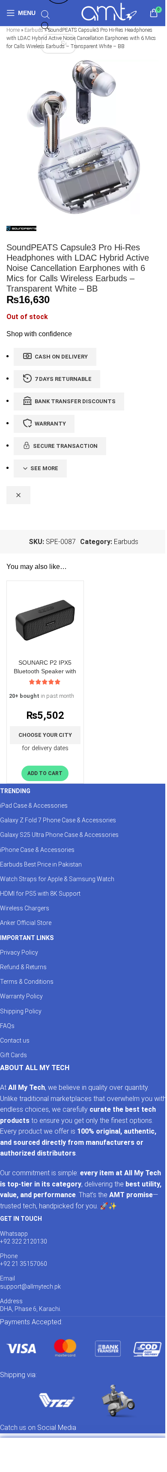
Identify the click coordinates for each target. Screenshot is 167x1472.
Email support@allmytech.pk (30, 1282)
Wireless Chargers (24, 908)
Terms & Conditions (27, 981)
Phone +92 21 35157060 (23, 1260)
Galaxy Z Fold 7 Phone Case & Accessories (58, 820)
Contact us (15, 1040)
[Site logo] (109, 12)
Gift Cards (13, 1055)
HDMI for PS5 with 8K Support (40, 893)
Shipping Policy (21, 1011)
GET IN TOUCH (21, 1218)
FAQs (7, 1025)
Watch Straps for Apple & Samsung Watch (57, 879)
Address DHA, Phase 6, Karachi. (30, 1305)
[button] (45, 773)
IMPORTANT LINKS (27, 937)
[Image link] (83, 1348)
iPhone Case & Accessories (37, 849)
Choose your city (45, 735)
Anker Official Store (25, 922)
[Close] (18, 495)
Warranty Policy (21, 996)
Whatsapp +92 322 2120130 (23, 1237)
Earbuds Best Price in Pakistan (41, 864)
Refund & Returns (23, 967)
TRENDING (15, 791)
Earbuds (33, 30)
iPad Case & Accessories (34, 805)
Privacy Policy (19, 952)
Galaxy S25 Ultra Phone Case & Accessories (59, 834)
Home (13, 30)
